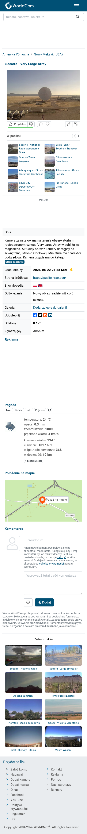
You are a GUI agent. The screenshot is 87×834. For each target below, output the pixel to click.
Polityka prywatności (19, 807)
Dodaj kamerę (20, 780)
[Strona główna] (19, 6)
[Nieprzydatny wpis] (31, 124)
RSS (13, 819)
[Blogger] (45, 315)
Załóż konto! (19, 769)
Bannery (56, 790)
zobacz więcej (34, 461)
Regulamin (18, 814)
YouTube (17, 800)
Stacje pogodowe (14, 262)
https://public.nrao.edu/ (49, 278)
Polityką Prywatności (51, 563)
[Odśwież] (49, 410)
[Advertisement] (43, 213)
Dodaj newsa (20, 785)
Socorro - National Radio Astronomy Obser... (29, 148)
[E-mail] (50, 315)
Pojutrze (40, 410)
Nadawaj (17, 774)
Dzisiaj (19, 410)
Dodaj (46, 602)
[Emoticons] (28, 602)
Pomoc (56, 780)
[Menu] (76, 5)
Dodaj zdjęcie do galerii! (50, 307)
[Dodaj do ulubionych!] (47, 124)
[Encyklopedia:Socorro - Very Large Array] (35, 285)
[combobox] (43, 17)
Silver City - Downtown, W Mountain (27, 186)
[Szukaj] (77, 17)
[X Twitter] (40, 315)
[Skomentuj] (40, 124)
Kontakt (56, 769)
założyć (61, 557)
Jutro (29, 410)
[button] (68, 124)
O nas (15, 790)
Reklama (57, 774)
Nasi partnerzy (61, 785)
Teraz (9, 410)
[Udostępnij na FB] (35, 315)
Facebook (17, 795)
